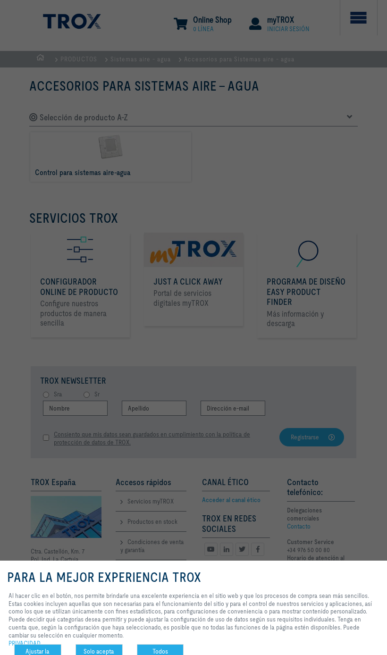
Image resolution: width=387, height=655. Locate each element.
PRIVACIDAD (24, 643)
